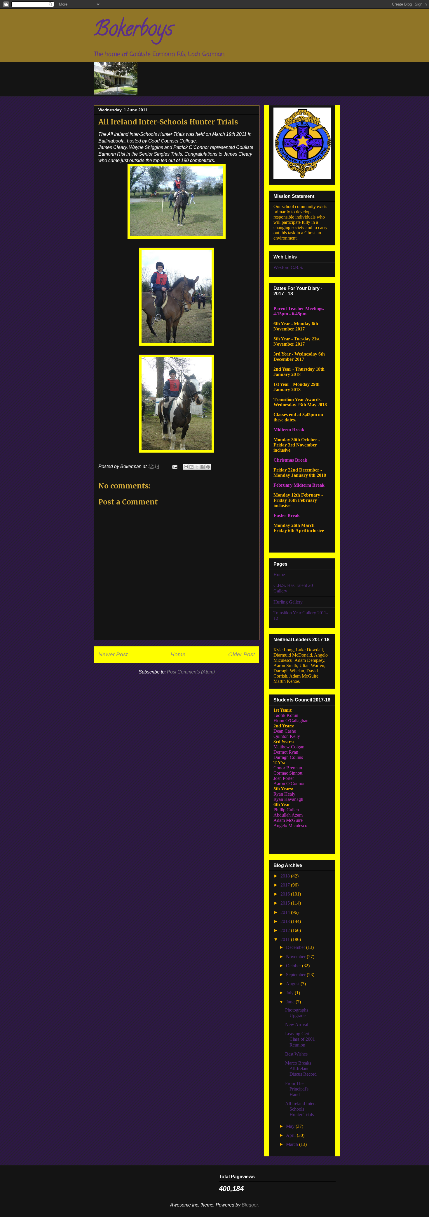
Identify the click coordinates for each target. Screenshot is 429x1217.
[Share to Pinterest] (208, 467)
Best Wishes (296, 1053)
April (291, 1135)
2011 (285, 939)
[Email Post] (174, 466)
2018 (285, 875)
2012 (285, 930)
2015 (285, 903)
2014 (285, 912)
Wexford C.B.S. (288, 267)
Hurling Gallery (288, 601)
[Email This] (186, 467)
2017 (285, 884)
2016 (285, 893)
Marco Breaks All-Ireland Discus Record (301, 1069)
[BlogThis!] (191, 467)
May (291, 1126)
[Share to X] (197, 467)
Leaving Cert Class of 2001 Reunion (300, 1039)
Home (178, 654)
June (291, 1001)
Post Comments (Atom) (191, 671)
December (296, 947)
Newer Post (113, 654)
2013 (285, 921)
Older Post (241, 654)
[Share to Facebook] (202, 467)
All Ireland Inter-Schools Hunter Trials (300, 1109)
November (296, 956)
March (292, 1144)
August (293, 983)
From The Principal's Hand (296, 1089)
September (296, 974)
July (290, 992)
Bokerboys (133, 31)
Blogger (250, 1204)
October (294, 965)
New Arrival (296, 1024)
